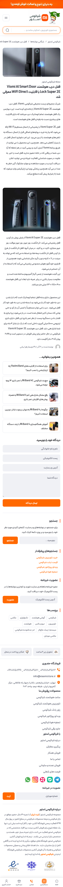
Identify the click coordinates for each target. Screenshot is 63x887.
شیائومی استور (54, 42)
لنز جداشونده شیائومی (24, 630)
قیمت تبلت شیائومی (48, 562)
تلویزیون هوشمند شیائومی (46, 704)
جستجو (10, 540)
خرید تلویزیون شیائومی (47, 557)
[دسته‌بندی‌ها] (6, 17)
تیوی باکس (40, 624)
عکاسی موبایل (50, 636)
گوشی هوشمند (38, 618)
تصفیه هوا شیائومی (49, 572)
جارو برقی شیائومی (51, 729)
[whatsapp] (28, 780)
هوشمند (27, 624)
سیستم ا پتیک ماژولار (47, 630)
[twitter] (42, 780)
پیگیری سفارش (53, 747)
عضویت (10, 600)
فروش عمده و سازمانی (49, 765)
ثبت (9, 796)
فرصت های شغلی (51, 772)
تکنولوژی (24, 618)
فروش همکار (54, 753)
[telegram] (35, 780)
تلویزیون (52, 624)
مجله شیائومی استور (51, 82)
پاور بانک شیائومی (51, 710)
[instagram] (50, 780)
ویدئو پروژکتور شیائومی (47, 567)
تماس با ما (55, 759)
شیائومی (52, 618)
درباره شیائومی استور (50, 740)
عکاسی (13, 618)
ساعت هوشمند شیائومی (48, 697)
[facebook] (57, 780)
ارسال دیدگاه (31, 503)
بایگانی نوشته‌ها (37, 42)
